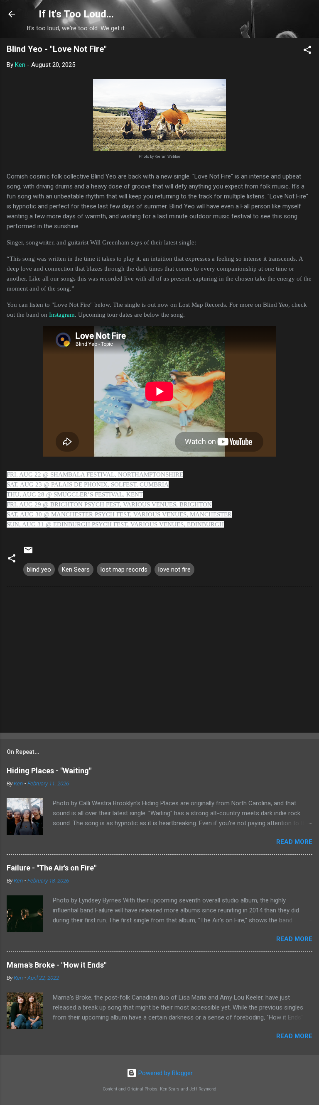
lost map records (124, 569)
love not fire (174, 569)
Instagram (62, 314)
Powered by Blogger (165, 1073)
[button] (307, 51)
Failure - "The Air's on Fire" (51, 867)
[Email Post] (28, 553)
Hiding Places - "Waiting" (49, 770)
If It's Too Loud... (76, 14)
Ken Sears (76, 569)
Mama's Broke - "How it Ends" (56, 965)
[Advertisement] (159, 661)
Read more (294, 842)
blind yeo (39, 569)
